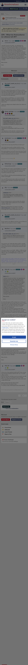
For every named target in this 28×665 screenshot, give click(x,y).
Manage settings (14, 344)
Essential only (14, 341)
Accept (14, 337)
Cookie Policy (5, 327)
